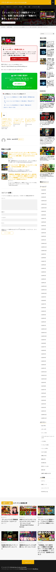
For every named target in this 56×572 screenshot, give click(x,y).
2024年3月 (43, 275)
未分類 (42, 462)
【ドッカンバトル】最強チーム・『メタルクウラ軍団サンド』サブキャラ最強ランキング (46, 522)
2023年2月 (43, 321)
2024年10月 (44, 250)
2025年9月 (43, 211)
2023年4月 (43, 314)
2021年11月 (44, 375)
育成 (25, 6)
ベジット (43, 448)
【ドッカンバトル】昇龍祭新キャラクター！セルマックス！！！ (9, 521)
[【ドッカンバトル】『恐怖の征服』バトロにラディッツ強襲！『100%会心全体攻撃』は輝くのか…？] (4, 167)
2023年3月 (43, 318)
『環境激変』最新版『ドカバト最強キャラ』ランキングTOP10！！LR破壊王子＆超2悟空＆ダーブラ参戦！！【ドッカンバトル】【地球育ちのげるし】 (50, 64)
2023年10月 (44, 293)
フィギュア (43, 444)
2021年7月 (43, 389)
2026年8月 (43, 190)
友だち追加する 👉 (19, 83)
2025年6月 (43, 222)
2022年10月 (44, 336)
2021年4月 (43, 400)
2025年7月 (43, 218)
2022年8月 (43, 343)
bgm (42, 425)
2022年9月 (43, 339)
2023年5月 (43, 311)
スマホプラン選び (36, 6)
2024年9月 (43, 254)
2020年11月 (44, 418)
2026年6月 (43, 197)
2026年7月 (43, 193)
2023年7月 (43, 304)
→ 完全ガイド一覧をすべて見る (9, 107)
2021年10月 (44, 378)
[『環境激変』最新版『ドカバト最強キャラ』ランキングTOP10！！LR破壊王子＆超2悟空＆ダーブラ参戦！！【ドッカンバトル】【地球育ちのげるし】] (43, 61)
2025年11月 (44, 204)
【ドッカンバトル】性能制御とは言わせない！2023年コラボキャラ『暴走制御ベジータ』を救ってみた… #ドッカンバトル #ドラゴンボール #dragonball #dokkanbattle (47, 140)
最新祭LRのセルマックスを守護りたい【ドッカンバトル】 (28, 546)
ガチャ (42, 429)
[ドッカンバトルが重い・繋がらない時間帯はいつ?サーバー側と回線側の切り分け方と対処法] (43, 83)
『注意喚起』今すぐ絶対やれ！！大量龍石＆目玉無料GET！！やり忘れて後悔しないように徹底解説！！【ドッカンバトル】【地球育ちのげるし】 (46, 549)
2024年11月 (44, 247)
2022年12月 (44, 329)
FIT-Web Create (23, 568)
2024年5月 (43, 268)
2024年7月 (43, 261)
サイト (2, 223)
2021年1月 (43, 411)
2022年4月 (43, 357)
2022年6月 (43, 350)
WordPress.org (44, 491)
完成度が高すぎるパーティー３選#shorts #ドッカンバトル (9, 546)
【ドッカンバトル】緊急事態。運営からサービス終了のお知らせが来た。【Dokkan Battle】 (47, 123)
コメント (3, 198)
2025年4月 (43, 229)
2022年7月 (43, 346)
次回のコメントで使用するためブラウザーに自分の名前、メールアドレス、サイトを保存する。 (19, 230)
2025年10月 (44, 207)
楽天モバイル (44, 466)
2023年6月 (43, 307)
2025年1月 (43, 239)
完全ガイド (8, 6)
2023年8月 (43, 300)
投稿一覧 (20, 139)
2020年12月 (44, 414)
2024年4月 (43, 272)
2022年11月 (44, 332)
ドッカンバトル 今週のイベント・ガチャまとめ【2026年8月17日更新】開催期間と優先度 (50, 44)
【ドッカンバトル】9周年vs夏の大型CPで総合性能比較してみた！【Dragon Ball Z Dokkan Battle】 (47, 175)
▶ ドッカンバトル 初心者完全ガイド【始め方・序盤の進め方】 (18, 105)
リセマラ (15, 6)
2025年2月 (43, 236)
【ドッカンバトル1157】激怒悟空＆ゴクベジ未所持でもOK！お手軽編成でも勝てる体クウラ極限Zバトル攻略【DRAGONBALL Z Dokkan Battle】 (47, 106)
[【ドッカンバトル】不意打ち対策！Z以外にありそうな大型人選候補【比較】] (43, 75)
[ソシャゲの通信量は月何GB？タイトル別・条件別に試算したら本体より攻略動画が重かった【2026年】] (43, 52)
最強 (42, 126)
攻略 (29, 6)
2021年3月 (43, 403)
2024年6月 (43, 264)
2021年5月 (43, 396)
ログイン (43, 480)
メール (3, 217)
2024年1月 (43, 282)
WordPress (35, 568)
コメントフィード (45, 488)
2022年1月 (43, 368)
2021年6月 (43, 393)
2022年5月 (43, 354)
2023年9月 (43, 296)
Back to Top (28, 562)
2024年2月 (43, 279)
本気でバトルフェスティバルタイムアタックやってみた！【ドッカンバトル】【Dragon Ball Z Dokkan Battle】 (28, 523)
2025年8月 (43, 214)
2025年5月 (43, 225)
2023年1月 (43, 325)
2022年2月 (43, 364)
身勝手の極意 (11, 22)
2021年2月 (43, 407)
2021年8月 (43, 386)
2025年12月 (44, 200)
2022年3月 (43, 361)
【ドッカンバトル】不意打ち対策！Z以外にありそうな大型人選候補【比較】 (50, 75)
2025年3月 (43, 232)
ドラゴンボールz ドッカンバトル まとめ (18, 567)
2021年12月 (44, 371)
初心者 (20, 6)
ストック (43, 432)
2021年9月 (43, 382)
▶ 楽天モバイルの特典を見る (19, 58)
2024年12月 (44, 243)
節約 (42, 469)
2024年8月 (43, 257)
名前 (3, 211)
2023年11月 (44, 289)
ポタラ (42, 452)
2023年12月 (44, 286)
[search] (54, 34)
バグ (42, 441)
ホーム (2, 6)
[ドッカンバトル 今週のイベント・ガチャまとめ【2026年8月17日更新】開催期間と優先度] (43, 44)
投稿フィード (44, 484)
